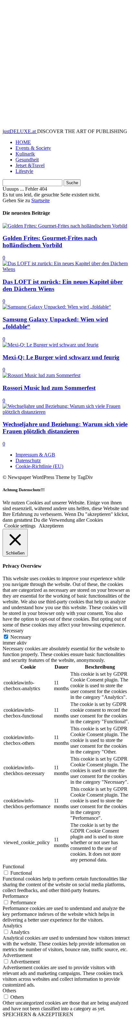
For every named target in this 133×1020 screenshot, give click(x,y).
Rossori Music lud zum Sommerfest (49, 387)
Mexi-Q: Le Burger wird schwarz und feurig (61, 357)
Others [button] (9, 990)
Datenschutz (28, 460)
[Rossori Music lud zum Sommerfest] (41, 375)
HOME (23, 142)
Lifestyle (24, 171)
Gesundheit (27, 159)
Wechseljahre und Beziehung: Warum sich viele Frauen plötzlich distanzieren (65, 428)
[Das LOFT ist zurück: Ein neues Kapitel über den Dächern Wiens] (66, 269)
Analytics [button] (12, 925)
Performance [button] (15, 896)
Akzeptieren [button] (51, 525)
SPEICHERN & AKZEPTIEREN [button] (38, 1014)
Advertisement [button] (17, 955)
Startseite (40, 200)
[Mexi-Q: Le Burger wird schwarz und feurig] (50, 345)
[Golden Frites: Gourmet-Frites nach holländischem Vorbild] (65, 226)
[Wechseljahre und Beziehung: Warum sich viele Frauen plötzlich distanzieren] (66, 412)
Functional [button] (13, 866)
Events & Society (33, 148)
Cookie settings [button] (20, 525)
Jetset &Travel (30, 165)
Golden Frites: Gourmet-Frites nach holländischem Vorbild (50, 241)
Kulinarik (25, 154)
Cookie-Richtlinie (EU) (39, 466)
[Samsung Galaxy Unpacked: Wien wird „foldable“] (57, 307)
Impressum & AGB (35, 454)
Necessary (20, 637)
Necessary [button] (13, 630)
